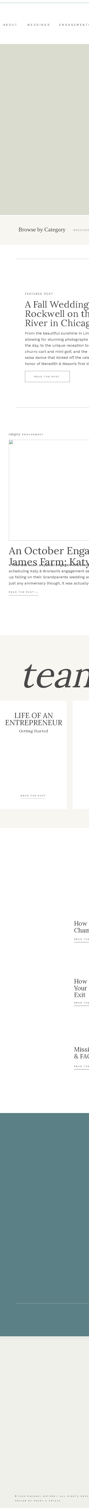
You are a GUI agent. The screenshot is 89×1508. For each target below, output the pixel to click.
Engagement (33, 434)
